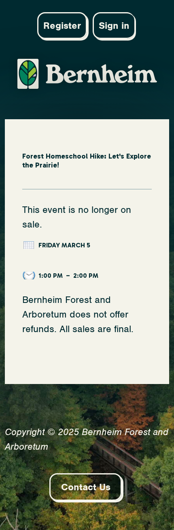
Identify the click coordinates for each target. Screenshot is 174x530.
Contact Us (85, 487)
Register (62, 25)
